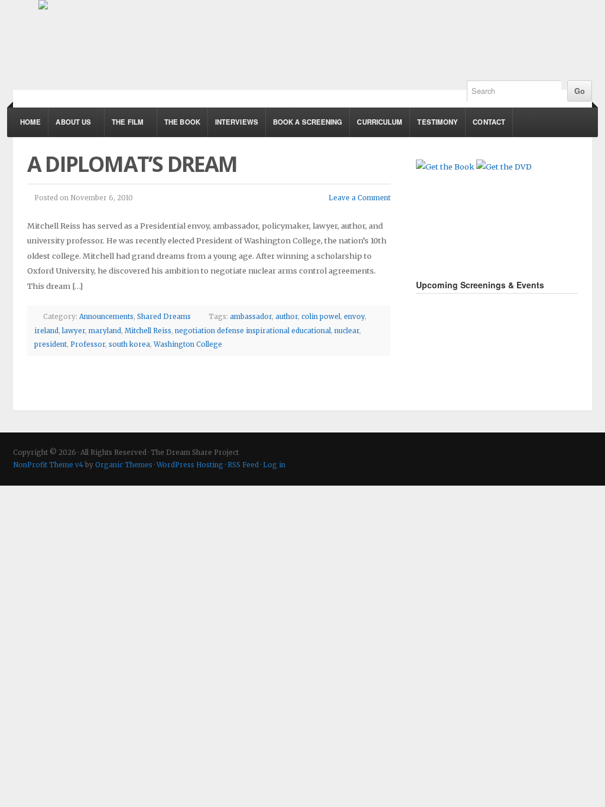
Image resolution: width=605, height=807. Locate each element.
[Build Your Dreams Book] (445, 166)
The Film (124, 127)
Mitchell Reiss (148, 331)
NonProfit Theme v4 (48, 465)
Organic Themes (123, 465)
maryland (105, 331)
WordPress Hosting (190, 465)
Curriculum (379, 122)
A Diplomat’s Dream (132, 163)
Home (30, 122)
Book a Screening (308, 122)
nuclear (346, 331)
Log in (274, 465)
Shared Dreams (164, 317)
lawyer (73, 331)
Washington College (188, 344)
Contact (489, 122)
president (50, 344)
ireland (46, 331)
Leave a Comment (359, 198)
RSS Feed (243, 465)
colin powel (320, 317)
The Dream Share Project (252, 34)
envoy (354, 317)
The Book (182, 122)
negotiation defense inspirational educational (253, 331)
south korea (129, 344)
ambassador (251, 317)
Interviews (236, 122)
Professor (87, 344)
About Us (69, 127)
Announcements (106, 317)
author (286, 317)
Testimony (437, 122)
